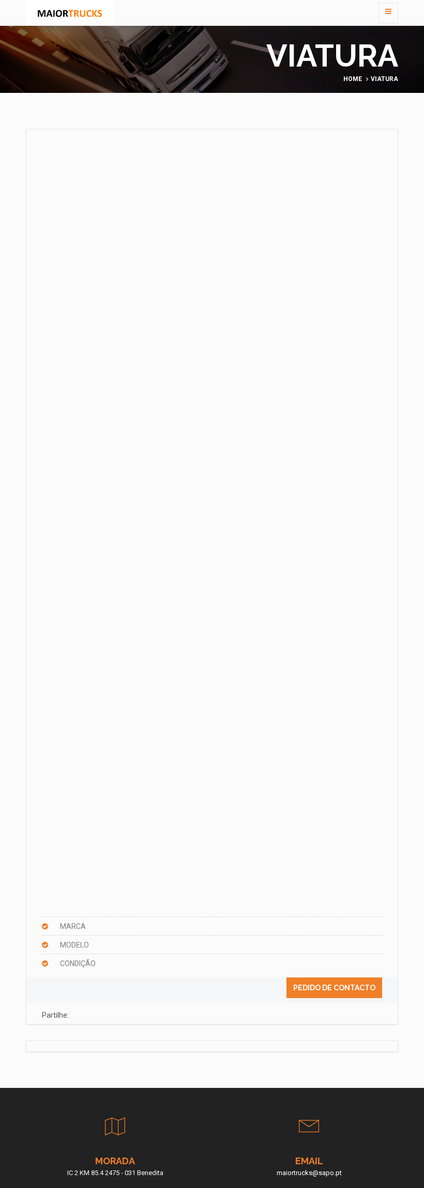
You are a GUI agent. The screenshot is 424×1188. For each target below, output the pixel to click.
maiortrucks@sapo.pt (309, 1173)
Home (352, 79)
